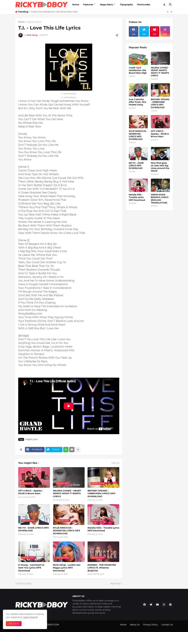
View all (115, 463)
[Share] (117, 35)
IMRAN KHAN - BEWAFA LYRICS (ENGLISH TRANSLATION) (159, 198)
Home (75, 4)
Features (88, 4)
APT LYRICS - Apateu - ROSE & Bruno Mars (30, 492)
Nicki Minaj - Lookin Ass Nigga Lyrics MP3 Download (66, 567)
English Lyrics (34, 22)
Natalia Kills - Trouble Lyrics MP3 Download (103, 529)
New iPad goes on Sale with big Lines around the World (160, 167)
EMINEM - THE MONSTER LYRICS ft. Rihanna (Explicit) (102, 567)
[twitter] (150, 604)
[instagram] (163, 604)
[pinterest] (170, 604)
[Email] (71, 449)
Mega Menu (106, 4)
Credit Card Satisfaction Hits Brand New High (54, 11)
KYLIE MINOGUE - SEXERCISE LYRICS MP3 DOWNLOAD (66, 530)
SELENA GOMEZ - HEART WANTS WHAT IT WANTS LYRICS (67, 493)
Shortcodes (143, 4)
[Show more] (77, 449)
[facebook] (144, 604)
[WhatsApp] (65, 449)
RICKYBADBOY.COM (48, 624)
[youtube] (157, 604)
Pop (22, 251)
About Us (135, 624)
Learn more (29, 617)
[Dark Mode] (164, 4)
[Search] (170, 4)
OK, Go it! (14, 623)
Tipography (126, 4)
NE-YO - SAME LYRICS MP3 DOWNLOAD (33, 529)
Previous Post (24, 583)
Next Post (115, 583)
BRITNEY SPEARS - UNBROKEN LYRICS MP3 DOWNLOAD (101, 493)
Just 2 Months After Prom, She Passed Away (137, 102)
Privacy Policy (150, 624)
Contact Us (167, 624)
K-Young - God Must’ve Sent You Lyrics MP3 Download (31, 567)
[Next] (171, 11)
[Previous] (167, 11)
